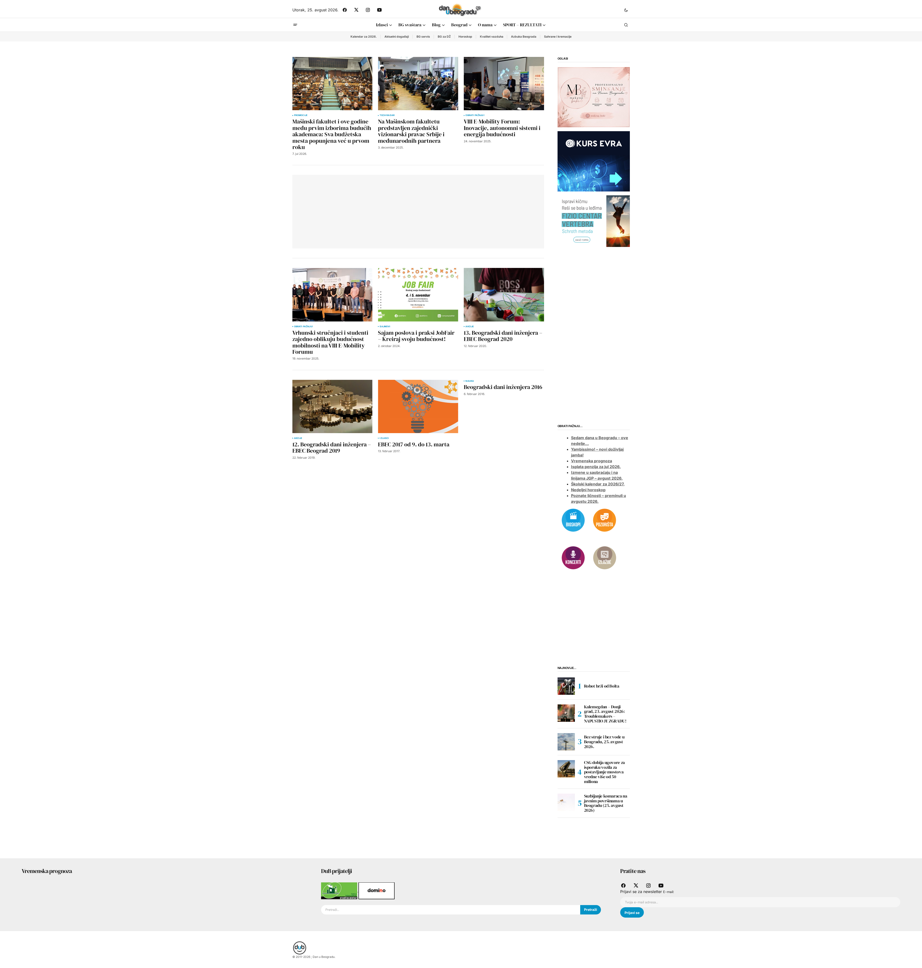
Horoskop (465, 36)
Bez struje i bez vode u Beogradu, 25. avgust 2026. (604, 742)
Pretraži (590, 909)
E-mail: (668, 892)
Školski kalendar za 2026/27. (598, 484)
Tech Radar (387, 115)
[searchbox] (450, 910)
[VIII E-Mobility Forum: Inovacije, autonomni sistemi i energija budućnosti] (504, 83)
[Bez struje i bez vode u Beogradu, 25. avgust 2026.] (566, 741)
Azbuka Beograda (523, 36)
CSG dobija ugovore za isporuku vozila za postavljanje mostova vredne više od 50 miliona (604, 772)
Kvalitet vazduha (491, 36)
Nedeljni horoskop (588, 489)
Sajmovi (385, 326)
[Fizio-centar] (594, 220)
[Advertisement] (367, 211)
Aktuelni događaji (396, 36)
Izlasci (384, 438)
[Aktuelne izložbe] (604, 557)
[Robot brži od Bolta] (566, 686)
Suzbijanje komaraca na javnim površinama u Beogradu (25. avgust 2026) (605, 803)
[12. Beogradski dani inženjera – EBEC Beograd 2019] (332, 406)
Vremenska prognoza (591, 460)
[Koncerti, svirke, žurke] (573, 557)
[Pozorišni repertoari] (604, 519)
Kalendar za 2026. (363, 36)
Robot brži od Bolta (601, 686)
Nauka (469, 381)
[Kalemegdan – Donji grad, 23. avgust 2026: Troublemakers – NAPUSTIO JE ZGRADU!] (566, 713)
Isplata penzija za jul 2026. (596, 466)
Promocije (301, 115)
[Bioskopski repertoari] (573, 519)
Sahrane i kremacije (558, 36)
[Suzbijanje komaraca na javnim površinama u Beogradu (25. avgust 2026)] (566, 802)
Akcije (469, 326)
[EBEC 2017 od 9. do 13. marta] (418, 406)
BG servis (423, 36)
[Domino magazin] (376, 890)
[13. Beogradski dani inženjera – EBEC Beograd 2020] (504, 294)
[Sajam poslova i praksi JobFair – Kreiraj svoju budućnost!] (418, 294)
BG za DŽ (444, 36)
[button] (626, 10)
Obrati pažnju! (475, 115)
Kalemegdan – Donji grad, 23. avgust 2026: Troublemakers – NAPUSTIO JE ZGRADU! (605, 713)
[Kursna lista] (594, 97)
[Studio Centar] (339, 890)
